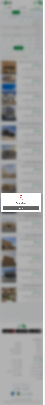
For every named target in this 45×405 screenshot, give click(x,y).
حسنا (21, 208)
